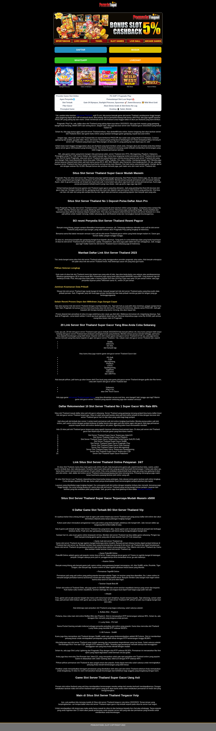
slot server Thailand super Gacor (82, 397)
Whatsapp (80, 60)
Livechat (135, 60)
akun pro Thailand (144, 489)
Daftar (80, 50)
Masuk (135, 50)
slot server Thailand (84, 115)
